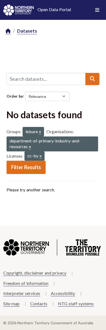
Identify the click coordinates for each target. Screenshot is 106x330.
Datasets (27, 31)
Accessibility (63, 293)
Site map (11, 303)
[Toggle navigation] (97, 10)
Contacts (38, 303)
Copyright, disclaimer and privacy (34, 272)
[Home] (8, 31)
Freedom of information (25, 283)
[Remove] (40, 132)
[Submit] (92, 79)
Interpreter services (21, 293)
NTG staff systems (76, 303)
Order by (15, 96)
